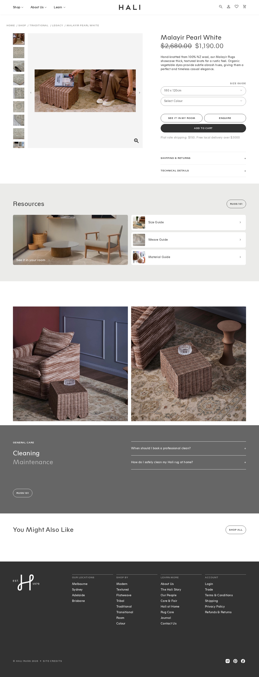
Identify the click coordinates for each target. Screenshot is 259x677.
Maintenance (33, 462)
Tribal (120, 601)
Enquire (225, 118)
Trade (209, 589)
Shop (22, 25)
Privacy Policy (215, 606)
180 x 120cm (172, 90)
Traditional (39, 25)
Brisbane (78, 601)
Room (120, 618)
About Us (167, 584)
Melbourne (80, 584)
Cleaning (26, 453)
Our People (168, 595)
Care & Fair (169, 601)
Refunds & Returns (218, 612)
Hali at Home (170, 606)
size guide (238, 83)
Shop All (236, 530)
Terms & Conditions (219, 595)
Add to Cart (203, 128)
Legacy (58, 25)
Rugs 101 (236, 204)
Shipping (211, 601)
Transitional (124, 612)
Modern (122, 584)
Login (209, 584)
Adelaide (78, 595)
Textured (122, 589)
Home (11, 25)
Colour (120, 623)
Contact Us (168, 623)
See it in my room (181, 118)
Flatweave (124, 595)
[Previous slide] (30, 93)
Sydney (77, 589)
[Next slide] (139, 93)
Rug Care (167, 612)
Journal (166, 618)
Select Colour (173, 101)
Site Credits (52, 661)
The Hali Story (171, 589)
